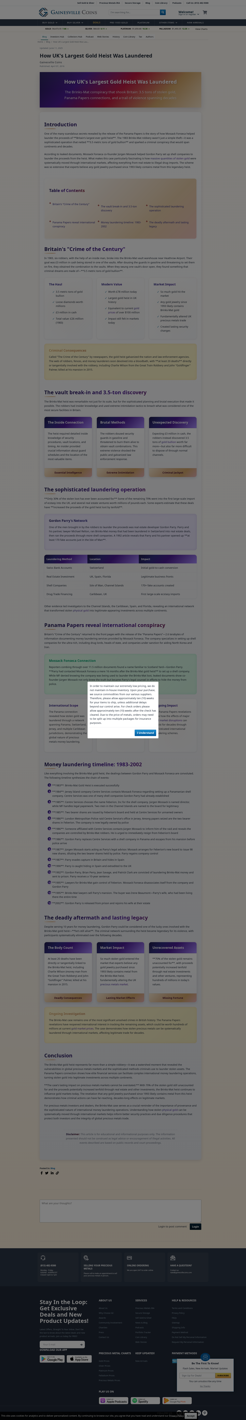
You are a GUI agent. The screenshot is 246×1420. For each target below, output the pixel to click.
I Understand (145, 732)
